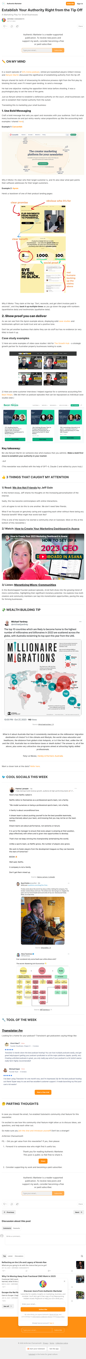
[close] (64, 1281)
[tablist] (11, 1228)
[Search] (82, 1256)
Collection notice (62, 1343)
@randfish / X (46, 948)
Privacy (45, 1343)
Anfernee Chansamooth (15, 19)
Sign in (80, 3)
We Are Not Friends (24, 487)
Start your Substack (37, 1349)
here (21, 121)
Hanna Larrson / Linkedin (46, 877)
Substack (32, 1354)
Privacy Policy (59, 1317)
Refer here (35, 766)
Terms (52, 1343)
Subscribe (70, 4)
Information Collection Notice (42, 1317)
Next (77, 1212)
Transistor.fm (12, 1030)
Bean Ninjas (7, 395)
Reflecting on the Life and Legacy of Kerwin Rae (24, 1262)
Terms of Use (53, 1314)
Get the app (54, 1349)
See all (6, 1306)
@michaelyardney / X (46, 724)
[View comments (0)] (12, 26)
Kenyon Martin (12, 75)
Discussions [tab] (19, 1256)
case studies (64, 321)
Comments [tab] (7, 1228)
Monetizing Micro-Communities (35, 584)
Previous (10, 1212)
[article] (43, 1266)
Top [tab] (4, 1256)
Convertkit (17, 127)
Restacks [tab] (16, 1228)
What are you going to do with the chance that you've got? (24, 1265)
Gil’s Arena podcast (30, 72)
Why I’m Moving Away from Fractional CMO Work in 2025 (29, 1276)
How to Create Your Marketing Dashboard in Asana (47, 528)
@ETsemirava (45, 1010)
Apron (15, 188)
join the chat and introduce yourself (34, 1131)
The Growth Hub (61, 343)
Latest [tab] (10, 1256)
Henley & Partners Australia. (50, 756)
